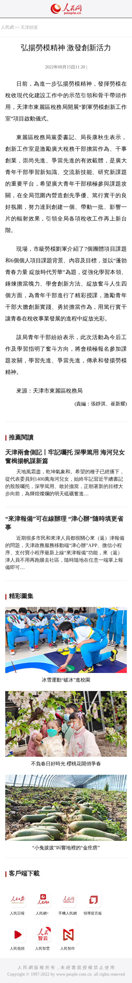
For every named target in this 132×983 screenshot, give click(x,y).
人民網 (7, 27)
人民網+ (42, 913)
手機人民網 (67, 913)
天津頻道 (29, 27)
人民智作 (67, 948)
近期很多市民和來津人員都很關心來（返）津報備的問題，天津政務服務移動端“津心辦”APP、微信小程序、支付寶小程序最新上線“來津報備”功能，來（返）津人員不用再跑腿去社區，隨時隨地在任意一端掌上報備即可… (64, 552)
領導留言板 (92, 913)
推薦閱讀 (21, 437)
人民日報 (17, 913)
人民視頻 (17, 948)
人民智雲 (42, 948)
